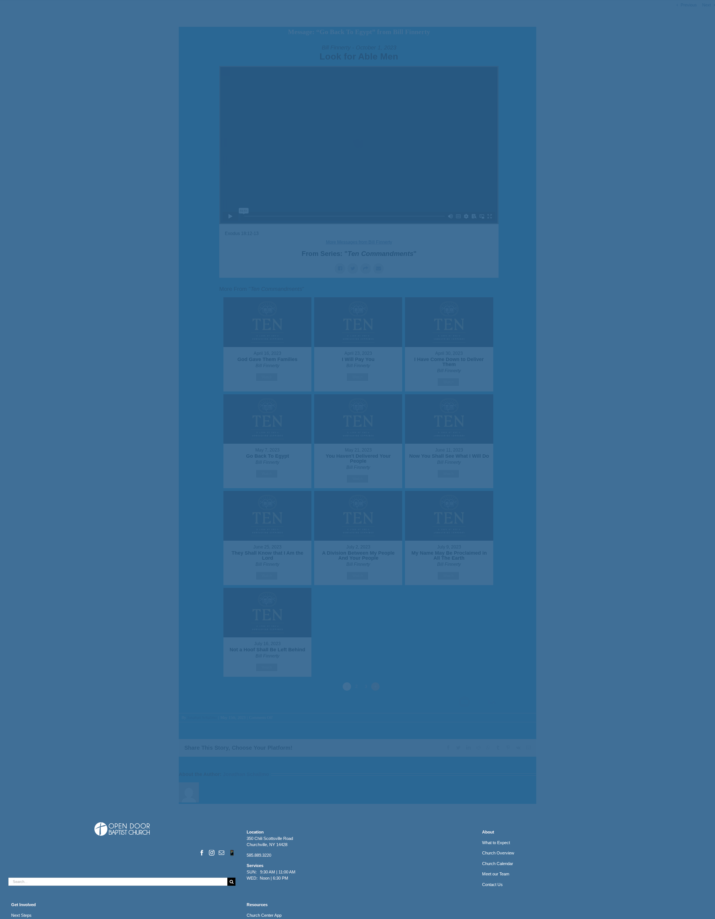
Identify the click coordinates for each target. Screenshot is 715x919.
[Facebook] (202, 853)
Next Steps (21, 915)
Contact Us (492, 884)
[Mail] (221, 853)
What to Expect (496, 842)
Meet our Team (495, 873)
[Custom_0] (231, 853)
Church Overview (498, 853)
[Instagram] (211, 853)
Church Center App (264, 915)
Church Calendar (497, 863)
